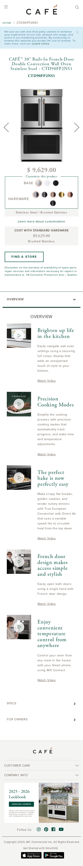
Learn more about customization (41, 221)
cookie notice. (41, 43)
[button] (24, 257)
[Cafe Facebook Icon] (54, 829)
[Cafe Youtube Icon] (61, 829)
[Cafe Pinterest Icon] (46, 829)
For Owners (17, 719)
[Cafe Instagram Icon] (39, 829)
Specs (11, 703)
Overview (15, 299)
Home (7, 23)
